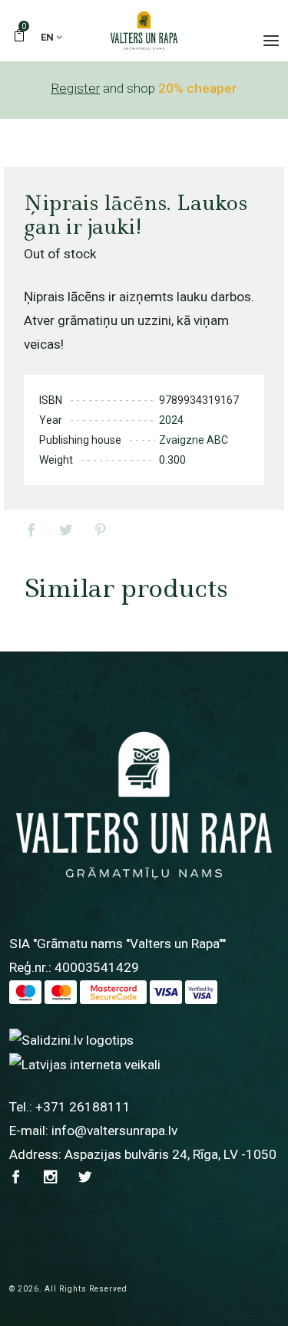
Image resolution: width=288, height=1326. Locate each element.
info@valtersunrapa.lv (114, 1130)
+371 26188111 (83, 1106)
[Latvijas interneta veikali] (85, 1064)
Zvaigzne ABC (193, 440)
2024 (171, 420)
